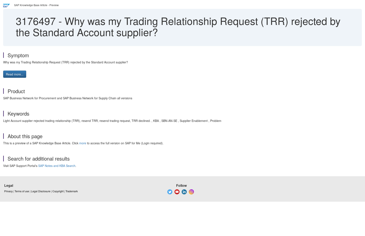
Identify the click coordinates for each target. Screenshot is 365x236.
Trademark (71, 191)
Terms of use (22, 191)
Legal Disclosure (40, 191)
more (82, 143)
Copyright (58, 191)
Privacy (8, 191)
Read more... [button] (14, 74)
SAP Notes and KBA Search (56, 166)
